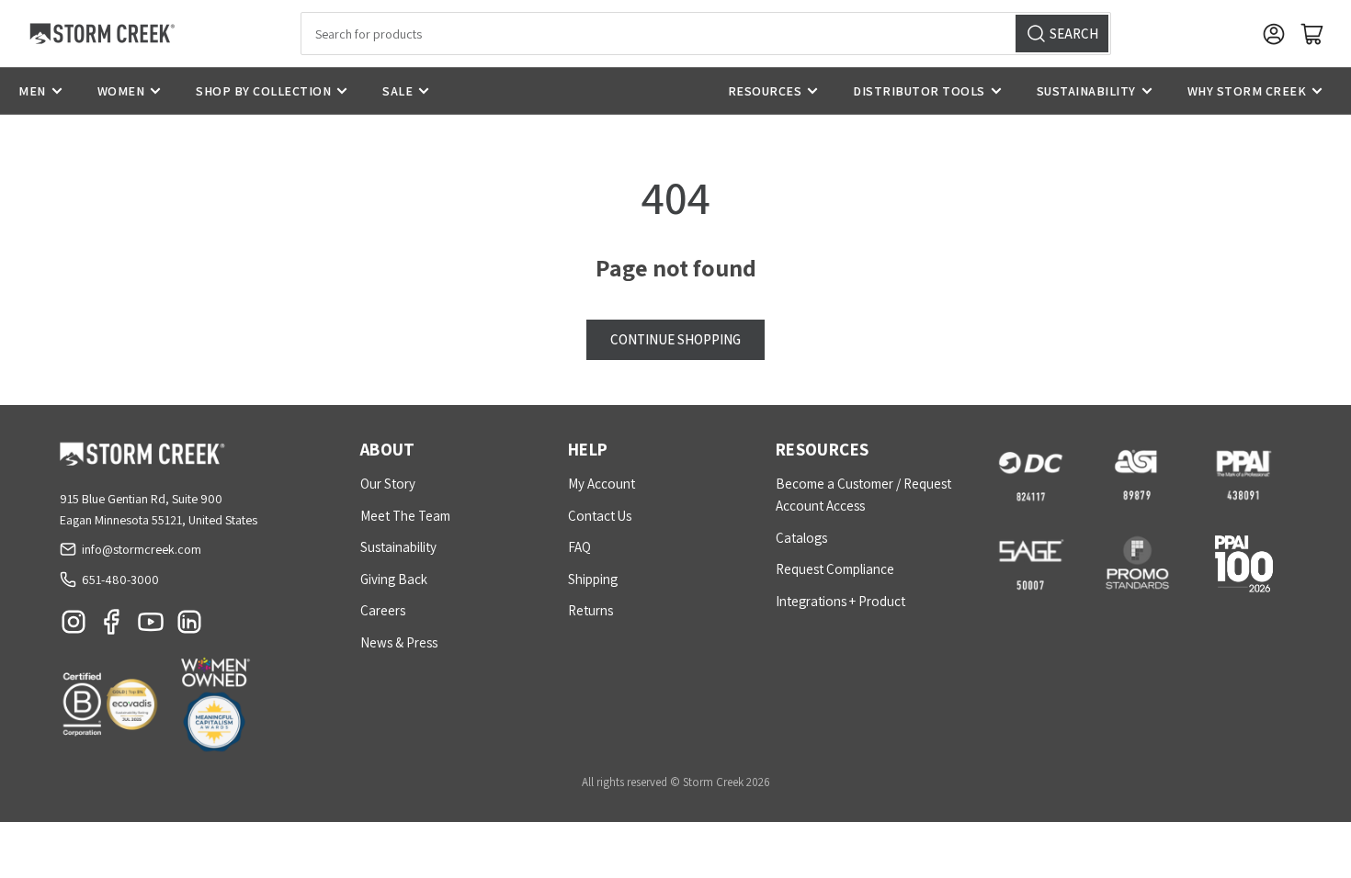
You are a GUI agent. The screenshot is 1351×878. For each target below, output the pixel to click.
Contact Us (599, 515)
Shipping (593, 579)
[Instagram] (73, 626)
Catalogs (801, 537)
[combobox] (706, 33)
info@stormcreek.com (141, 549)
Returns (590, 610)
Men (32, 91)
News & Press (398, 642)
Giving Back (393, 579)
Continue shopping (675, 339)
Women (121, 91)
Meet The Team (405, 515)
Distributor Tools (919, 91)
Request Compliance (835, 569)
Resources (765, 91)
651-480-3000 (120, 579)
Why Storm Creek (1247, 91)
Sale (397, 91)
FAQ (579, 547)
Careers (382, 610)
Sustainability (1086, 91)
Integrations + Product (840, 601)
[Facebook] (112, 626)
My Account (601, 483)
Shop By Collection (263, 91)
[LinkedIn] (189, 626)
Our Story (387, 483)
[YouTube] (151, 626)
